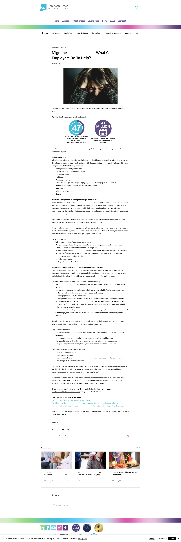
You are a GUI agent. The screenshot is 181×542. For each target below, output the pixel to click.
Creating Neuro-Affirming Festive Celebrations (124, 473)
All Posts (44, 33)
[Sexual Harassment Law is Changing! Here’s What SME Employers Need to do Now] (90, 460)
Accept (172, 539)
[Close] (178, 538)
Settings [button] (151, 539)
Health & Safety (82, 33)
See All (138, 447)
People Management (113, 33)
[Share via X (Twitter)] (58, 429)
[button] (137, 8)
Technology (96, 33)
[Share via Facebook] (53, 429)
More (127, 33)
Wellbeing (68, 33)
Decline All (161, 539)
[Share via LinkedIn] (63, 429)
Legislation (56, 33)
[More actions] (128, 47)
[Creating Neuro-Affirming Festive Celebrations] (124, 460)
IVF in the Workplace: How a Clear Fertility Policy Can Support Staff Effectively (56, 473)
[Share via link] (68, 429)
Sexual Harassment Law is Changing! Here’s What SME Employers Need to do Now (89, 473)
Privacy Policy (82, 539)
